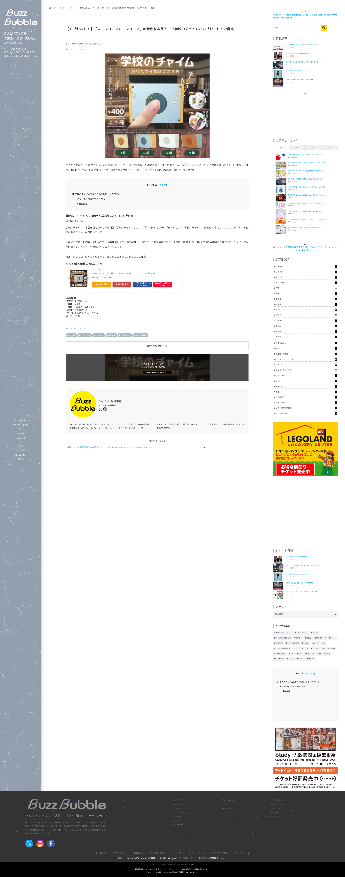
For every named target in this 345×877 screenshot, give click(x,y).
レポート (306, 266)
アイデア (306, 348)
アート (333, 638)
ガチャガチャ (85, 335)
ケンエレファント (301, 648)
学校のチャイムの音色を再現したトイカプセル (96, 194)
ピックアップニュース (306, 359)
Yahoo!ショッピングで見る (162, 284)
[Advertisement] (305, 114)
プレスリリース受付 (219, 853)
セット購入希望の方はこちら (90, 199)
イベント (306, 364)
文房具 (306, 304)
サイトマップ (198, 853)
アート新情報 (280, 653)
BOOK (306, 309)
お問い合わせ (240, 853)
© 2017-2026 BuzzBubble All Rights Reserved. (172, 864)
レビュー (306, 320)
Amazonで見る (102, 284)
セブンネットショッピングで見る (142, 284)
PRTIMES (316, 648)
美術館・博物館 (306, 354)
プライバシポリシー (158, 853)
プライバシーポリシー (188, 858)
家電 (306, 392)
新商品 (306, 326)
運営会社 (103, 853)
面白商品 (112, 335)
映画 (306, 293)
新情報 (306, 331)
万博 (299, 653)
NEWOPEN (306, 386)
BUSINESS (306, 397)
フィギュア (100, 335)
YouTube (279, 643)
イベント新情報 (329, 648)
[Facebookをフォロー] (104, 409)
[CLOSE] (162, 185)
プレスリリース (306, 413)
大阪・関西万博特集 (306, 408)
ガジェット (306, 282)
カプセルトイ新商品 (283, 648)
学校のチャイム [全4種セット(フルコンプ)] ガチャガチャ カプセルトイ (124, 273)
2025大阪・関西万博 (283, 638)
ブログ (306, 315)
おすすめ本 (310, 653)
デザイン (306, 272)
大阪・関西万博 (324, 653)
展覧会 (306, 336)
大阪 (291, 653)
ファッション (306, 375)
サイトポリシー (179, 853)
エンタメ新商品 (141, 335)
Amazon (311, 659)
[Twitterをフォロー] (100, 409)
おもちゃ (72, 335)
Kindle (300, 659)
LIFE (306, 381)
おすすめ (316, 632)
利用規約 (205, 858)
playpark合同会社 (170, 872)
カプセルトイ (125, 335)
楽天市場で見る (122, 284)
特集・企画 (306, 402)
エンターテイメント (76, 49)
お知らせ (306, 277)
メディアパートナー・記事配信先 (128, 853)
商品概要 (82, 203)
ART (306, 288)
